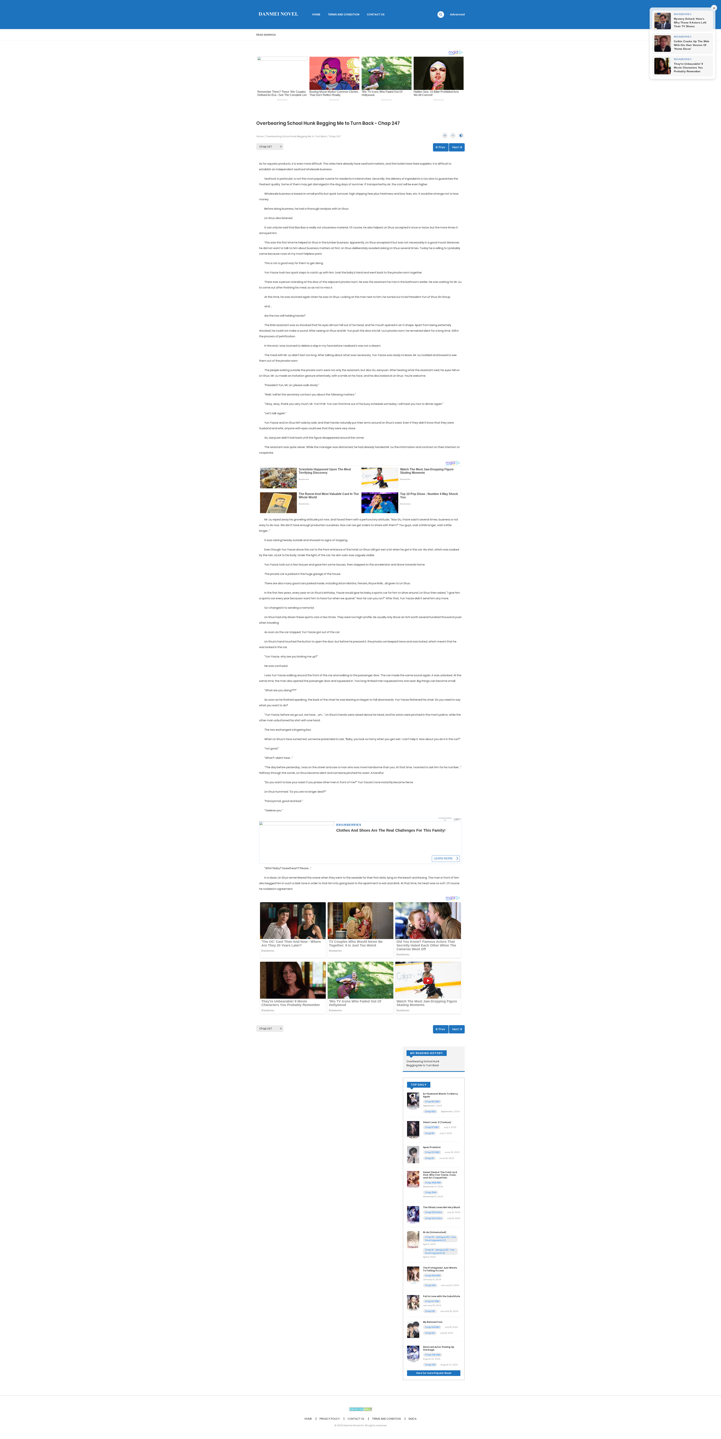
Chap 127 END (432, 1301)
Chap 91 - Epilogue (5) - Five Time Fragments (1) (439, 1251)
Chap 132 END (432, 1152)
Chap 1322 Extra (433, 1218)
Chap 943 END (432, 1275)
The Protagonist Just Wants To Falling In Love (440, 1269)
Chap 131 (429, 1158)
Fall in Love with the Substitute (441, 1296)
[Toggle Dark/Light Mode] (461, 135)
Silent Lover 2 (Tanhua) (437, 1122)
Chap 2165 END (433, 1182)
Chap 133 (430, 1332)
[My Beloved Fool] (413, 1329)
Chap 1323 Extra (433, 1212)
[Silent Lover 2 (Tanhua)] (413, 1129)
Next (455, 147)
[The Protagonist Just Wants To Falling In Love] (413, 1275)
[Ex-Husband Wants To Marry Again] (413, 1101)
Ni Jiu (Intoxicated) (434, 1232)
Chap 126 (430, 1311)
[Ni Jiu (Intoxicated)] (413, 1239)
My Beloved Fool (432, 1322)
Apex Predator (432, 1147)
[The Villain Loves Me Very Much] (413, 1214)
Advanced (457, 14)
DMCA (412, 1419)
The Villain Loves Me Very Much (441, 1207)
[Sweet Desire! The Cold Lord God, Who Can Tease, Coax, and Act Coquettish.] (413, 1179)
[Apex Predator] (413, 1154)
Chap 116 (429, 1133)
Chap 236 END (432, 1354)
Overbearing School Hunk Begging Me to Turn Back (296, 136)
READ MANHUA (266, 35)
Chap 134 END (432, 1327)
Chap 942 (430, 1285)
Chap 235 (430, 1364)
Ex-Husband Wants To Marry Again (440, 1095)
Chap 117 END (431, 1127)
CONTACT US (376, 14)
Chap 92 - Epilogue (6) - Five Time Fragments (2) (440, 1239)
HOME (316, 14)
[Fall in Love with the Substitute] (413, 1303)
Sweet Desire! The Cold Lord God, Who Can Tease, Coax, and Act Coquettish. (440, 1175)
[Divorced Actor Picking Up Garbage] (413, 1354)
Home (260, 136)
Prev (442, 147)
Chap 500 (430, 1111)
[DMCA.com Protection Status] (360, 1409)
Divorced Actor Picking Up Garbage (438, 1348)
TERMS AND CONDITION (343, 14)
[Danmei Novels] (278, 14)
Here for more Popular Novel (433, 1373)
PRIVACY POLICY (330, 1419)
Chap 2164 (430, 1192)
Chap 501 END (432, 1101)
